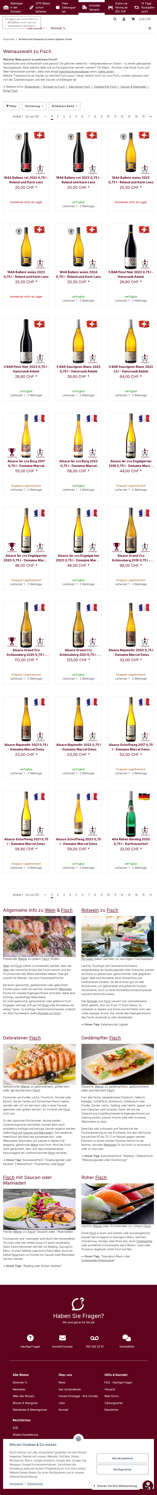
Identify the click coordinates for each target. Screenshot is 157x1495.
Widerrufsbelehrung (25, 1434)
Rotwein (90, 910)
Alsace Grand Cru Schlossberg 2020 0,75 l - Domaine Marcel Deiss (26, 652)
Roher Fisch (10, 90)
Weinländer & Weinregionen (30, 1409)
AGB (15, 1427)
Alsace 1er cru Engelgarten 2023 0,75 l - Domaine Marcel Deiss (78, 558)
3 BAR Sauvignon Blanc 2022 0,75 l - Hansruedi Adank (78, 369)
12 (122, 116)
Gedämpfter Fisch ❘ (107, 86)
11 (115, 116)
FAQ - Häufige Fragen (118, 1382)
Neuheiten (19, 1389)
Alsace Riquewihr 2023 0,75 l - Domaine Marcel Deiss (78, 747)
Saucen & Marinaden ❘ (135, 86)
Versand (110, 1389)
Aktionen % (20, 1382)
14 (136, 116)
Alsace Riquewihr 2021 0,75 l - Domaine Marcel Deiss (26, 747)
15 (143, 116)
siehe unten (106, 71)
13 (129, 116)
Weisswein (65, 989)
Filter (13, 106)
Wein (50, 910)
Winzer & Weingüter (25, 1403)
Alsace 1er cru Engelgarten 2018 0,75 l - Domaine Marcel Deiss (131, 463)
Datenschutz (35, 1483)
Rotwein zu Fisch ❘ (55, 86)
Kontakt (64, 1409)
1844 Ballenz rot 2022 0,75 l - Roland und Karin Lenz (26, 180)
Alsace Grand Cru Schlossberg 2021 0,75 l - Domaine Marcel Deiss (78, 652)
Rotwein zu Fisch (49, 1013)
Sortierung (32, 106)
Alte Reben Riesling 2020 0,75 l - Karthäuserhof (131, 841)
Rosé (45, 1005)
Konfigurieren (123, 1469)
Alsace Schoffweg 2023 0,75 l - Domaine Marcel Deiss (78, 841)
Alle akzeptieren (122, 1458)
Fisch (67, 910)
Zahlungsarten (114, 1403)
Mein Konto (112, 1396)
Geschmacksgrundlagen (74, 71)
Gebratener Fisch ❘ (81, 86)
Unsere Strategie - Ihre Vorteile (78, 1396)
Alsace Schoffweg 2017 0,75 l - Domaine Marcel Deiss (131, 747)
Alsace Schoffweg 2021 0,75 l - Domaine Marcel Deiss (26, 841)
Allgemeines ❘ (34, 86)
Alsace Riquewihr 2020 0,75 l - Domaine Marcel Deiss (131, 652)
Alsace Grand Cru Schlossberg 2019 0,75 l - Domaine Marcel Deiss (131, 558)
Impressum (16, 1483)
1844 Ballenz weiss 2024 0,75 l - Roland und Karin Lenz (78, 274)
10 (108, 116)
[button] (114, 19)
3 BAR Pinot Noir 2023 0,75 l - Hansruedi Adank (26, 369)
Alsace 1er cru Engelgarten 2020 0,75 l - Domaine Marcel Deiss (26, 558)
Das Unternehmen (70, 1389)
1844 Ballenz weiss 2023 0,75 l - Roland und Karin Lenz (26, 274)
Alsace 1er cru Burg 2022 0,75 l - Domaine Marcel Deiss (78, 463)
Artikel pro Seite (63, 106)
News (62, 1382)
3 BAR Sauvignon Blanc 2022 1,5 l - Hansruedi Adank (131, 369)
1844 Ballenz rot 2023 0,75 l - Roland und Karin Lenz (78, 180)
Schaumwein (89, 1260)
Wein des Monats (23, 1396)
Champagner (144, 1241)
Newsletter (111, 1409)
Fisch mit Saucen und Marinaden (31, 1132)
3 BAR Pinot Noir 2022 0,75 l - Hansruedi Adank (130, 274)
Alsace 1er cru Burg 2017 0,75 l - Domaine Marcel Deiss (26, 463)
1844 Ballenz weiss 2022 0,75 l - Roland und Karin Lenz (130, 180)
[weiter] (150, 116)
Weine (22, 959)
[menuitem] (58, 28)
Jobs (62, 1403)
